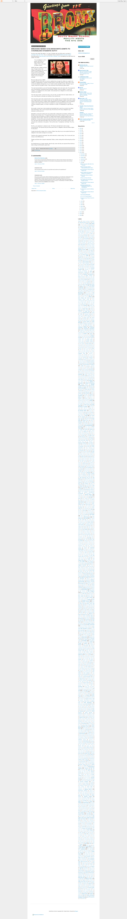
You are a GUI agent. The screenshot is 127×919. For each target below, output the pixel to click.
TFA (86, 805)
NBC (79, 619)
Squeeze (79, 766)
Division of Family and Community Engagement (86, 399)
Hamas (92, 468)
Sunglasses (92, 784)
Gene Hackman (87, 452)
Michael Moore (88, 587)
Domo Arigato (80, 403)
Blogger (76, 911)
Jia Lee (84, 510)
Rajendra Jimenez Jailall (89, 698)
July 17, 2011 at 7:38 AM (39, 183)
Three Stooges (90, 830)
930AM (85, 226)
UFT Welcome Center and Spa (83, 850)
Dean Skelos (80, 381)
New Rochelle (90, 622)
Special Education (82, 761)
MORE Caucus (85, 601)
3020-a (87, 223)
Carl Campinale (88, 316)
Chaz (91, 333)
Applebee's (82, 255)
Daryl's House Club (91, 375)
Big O (83, 286)
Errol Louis (91, 424)
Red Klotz (87, 707)
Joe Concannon (90, 513)
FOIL (86, 439)
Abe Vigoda (82, 231)
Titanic (85, 833)
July (81, 162)
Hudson (91, 483)
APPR (87, 255)
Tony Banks (84, 837)
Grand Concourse (81, 466)
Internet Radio (88, 494)
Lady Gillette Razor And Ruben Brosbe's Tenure (86, 180)
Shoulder (91, 749)
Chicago (91, 334)
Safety (90, 732)
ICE (93, 485)
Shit (79, 749)
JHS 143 (79, 510)
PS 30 (91, 691)
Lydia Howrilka (90, 562)
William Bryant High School (83, 881)
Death (86, 381)
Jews (92, 509)
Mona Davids (89, 597)
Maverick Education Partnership (88, 576)
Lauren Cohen (88, 544)
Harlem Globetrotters (81, 472)
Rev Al (91, 713)
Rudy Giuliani (85, 727)
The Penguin (85, 821)
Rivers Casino (81, 718)
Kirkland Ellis (90, 536)
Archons (88, 257)
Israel (90, 497)
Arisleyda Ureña (88, 259)
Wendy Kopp (80, 870)
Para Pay (85, 659)
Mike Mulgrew (90, 591)
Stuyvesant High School (89, 779)
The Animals (91, 807)
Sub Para (83, 780)
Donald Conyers (87, 404)
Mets (89, 584)
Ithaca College (84, 498)
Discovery (86, 395)
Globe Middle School (83, 460)
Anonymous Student (83, 253)
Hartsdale (83, 473)
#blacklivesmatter (83, 222)
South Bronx (86, 758)
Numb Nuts (84, 637)
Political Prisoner (82, 679)
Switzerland (80, 789)
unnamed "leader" (88, 855)
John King (86, 518)
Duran (92, 414)
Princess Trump (89, 685)
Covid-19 (92, 364)
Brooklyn (85, 305)
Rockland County (87, 721)
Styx (79, 780)
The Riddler (83, 823)
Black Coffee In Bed (81, 290)
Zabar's (79, 894)
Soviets (83, 760)
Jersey (89, 508)
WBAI (81, 868)
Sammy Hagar (81, 734)
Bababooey (85, 274)
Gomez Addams (90, 462)
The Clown (91, 811)
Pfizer (91, 674)
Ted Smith (90, 800)
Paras (79, 660)
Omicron (91, 649)
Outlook (83, 656)
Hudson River (86, 484)
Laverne (91, 545)
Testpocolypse (86, 802)
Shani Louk (80, 748)
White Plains (81, 878)
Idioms (93, 487)
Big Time (86, 286)
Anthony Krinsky (85, 254)
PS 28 (83, 691)
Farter (92, 434)
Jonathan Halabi (90, 522)
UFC (93, 843)
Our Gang (91, 655)
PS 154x (83, 690)
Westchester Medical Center (83, 876)
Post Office (82, 681)
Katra (92, 530)
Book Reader (84, 295)
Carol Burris (84, 318)
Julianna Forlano (81, 528)
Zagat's (83, 894)
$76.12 (89, 222)
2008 (81, 215)
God (86, 461)
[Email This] (32, 148)
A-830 (79, 229)
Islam (83, 497)
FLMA (79, 439)
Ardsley (93, 257)
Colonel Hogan (85, 352)
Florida (83, 439)
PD (85, 665)
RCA (87, 706)
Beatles (93, 280)
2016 (81, 143)
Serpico (88, 745)
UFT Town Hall (90, 849)
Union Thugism (87, 851)
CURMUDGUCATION (84, 76)
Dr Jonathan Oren (85, 409)
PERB (93, 669)
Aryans (79, 264)
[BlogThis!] (34, 148)
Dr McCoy (91, 409)
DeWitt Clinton (87, 391)
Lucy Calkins (82, 561)
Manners (79, 566)
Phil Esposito (84, 675)
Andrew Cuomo (82, 249)
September (83, 159)
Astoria (91, 270)
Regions (89, 708)
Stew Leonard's (81, 774)
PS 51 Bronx (83, 692)
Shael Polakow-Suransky (88, 747)
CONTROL (84, 359)
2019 (81, 138)
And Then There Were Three (88, 248)
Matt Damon (91, 573)
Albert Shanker (85, 239)
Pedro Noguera (81, 666)
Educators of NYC (87, 419)
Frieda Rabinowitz (89, 447)
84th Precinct (80, 226)
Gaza (89, 451)
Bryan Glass (85, 309)
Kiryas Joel (80, 538)
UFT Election (82, 847)
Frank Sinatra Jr (81, 445)
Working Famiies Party (83, 887)
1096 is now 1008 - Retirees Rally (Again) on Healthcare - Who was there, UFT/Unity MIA (86, 94)
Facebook (86, 429)
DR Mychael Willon (82, 410)
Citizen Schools (89, 343)
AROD (91, 260)
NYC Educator (85, 639)
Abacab (90, 229)
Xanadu (79, 891)
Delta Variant (86, 385)
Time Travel (81, 832)
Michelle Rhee (84, 589)
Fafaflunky (91, 429)
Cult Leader (87, 368)
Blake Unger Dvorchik (90, 290)
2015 (81, 145)
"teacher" (92, 221)
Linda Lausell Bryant (86, 554)
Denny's (92, 388)
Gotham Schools (85, 463)
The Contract (81, 812)
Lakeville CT (87, 541)
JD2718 (81, 87)
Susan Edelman (81, 786)
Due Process (86, 414)
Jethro (93, 508)
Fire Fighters (89, 436)
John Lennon (82, 519)
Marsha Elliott (92, 570)
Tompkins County (84, 836)
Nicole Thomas (82, 633)
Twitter (90, 843)
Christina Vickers (90, 338)
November (83, 155)
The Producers (89, 822)
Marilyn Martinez (81, 567)
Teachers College (86, 797)
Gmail (89, 460)
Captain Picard (87, 315)
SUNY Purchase (90, 785)
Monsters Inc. (87, 598)
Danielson (80, 374)
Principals (80, 686)
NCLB (82, 619)
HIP (83, 479)
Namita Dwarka (86, 617)
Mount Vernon (82, 603)
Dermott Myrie (87, 389)
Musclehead (91, 614)
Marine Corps (88, 567)
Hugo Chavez (92, 484)
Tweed (85, 843)
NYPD (91, 642)
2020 (81, 137)
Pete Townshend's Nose (86, 671)
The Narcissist (90, 820)
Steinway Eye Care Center (83, 771)
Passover (79, 661)
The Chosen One (84, 811)
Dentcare (81, 389)
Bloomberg (80, 292)
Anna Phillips (90, 250)
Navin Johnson (87, 618)
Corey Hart (92, 359)
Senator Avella (90, 744)
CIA (86, 342)
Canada (93, 312)
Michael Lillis (92, 586)
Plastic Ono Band (91, 677)
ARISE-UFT (92, 258)
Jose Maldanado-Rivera (89, 524)
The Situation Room (85, 825)
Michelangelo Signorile (86, 588)
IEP (80, 488)
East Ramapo (82, 416)
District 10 (91, 395)
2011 (81, 152)
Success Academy (84, 781)
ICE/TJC (81, 487)
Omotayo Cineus (81, 650)
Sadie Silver (85, 732)
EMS (92, 421)
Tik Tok (79, 831)
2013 (81, 149)
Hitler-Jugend (86, 481)
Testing (79, 802)
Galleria (90, 450)
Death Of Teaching (90, 383)
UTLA (86, 860)
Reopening (82, 711)
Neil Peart (92, 619)
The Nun (79, 821)
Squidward (85, 766)
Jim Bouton (90, 510)
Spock (93, 764)
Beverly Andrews (83, 285)
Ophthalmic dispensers (82, 653)
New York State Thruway (88, 629)
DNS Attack (81, 400)
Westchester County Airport (83, 872)
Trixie (86, 842)
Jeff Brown (82, 505)
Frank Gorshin (84, 444)
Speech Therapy (85, 763)
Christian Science (81, 338)
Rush (79, 728)
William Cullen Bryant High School (85, 882)
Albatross (79, 239)
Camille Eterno (87, 311)
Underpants (92, 850)
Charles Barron (82, 331)
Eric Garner (80, 424)
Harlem (92, 471)
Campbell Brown (85, 312)
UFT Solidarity (81, 849)
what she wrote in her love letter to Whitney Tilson (50, 56)
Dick (92, 393)
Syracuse (91, 790)
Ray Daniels (80, 705)
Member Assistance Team (89, 582)
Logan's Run (80, 557)
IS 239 (79, 497)
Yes (88, 892)
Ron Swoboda (90, 723)
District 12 (86, 396)
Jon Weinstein (92, 520)
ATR (91, 271)
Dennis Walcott (81, 388)
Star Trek (92, 768)
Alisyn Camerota (90, 243)
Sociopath (80, 755)
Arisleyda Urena (82, 259)
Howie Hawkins (85, 483)
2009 (81, 213)
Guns (79, 468)
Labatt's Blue (91, 540)
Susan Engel (89, 786)
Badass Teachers (89, 275)
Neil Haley (87, 619)
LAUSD (86, 545)
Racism (81, 697)
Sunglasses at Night (82, 785)
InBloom (84, 488)
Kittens (84, 538)
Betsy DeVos (92, 284)
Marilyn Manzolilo (90, 566)
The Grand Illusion (88, 816)
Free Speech (87, 445)
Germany (86, 455)
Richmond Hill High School (89, 716)
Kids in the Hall (81, 535)
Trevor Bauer (88, 841)
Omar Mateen (86, 649)
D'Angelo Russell (85, 369)
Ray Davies (86, 705)
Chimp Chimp (84, 337)
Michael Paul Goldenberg (40, 158)
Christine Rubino (89, 339)
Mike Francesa (82, 591)
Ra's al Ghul (85, 696)
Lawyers (85, 547)
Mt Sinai (81, 613)
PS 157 (88, 690)
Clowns (93, 348)
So (79, 754)
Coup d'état (86, 363)
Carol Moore (81, 320)
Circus (89, 342)
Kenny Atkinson (88, 533)
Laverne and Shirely (82, 546)
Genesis (92, 452)
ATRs (79, 273)
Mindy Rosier (91, 593)
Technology (84, 800)
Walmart (92, 866)
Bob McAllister (86, 294)
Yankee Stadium (85, 891)
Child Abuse (87, 336)
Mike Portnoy (83, 592)
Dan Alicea (80, 370)
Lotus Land (88, 560)
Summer (79, 784)
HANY (80, 471)
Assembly (92, 264)
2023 (81, 131)
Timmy (92, 832)
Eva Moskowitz (37, 150)
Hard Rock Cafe (86, 471)
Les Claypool (85, 551)
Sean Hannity (92, 743)
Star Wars (82, 769)
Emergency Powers (82, 421)
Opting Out (80, 654)
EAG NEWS (92, 415)
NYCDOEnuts (91, 640)
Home (53, 188)
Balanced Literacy (81, 276)
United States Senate (89, 852)
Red (83, 707)
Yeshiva (92, 892)
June (82, 201)
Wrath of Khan (88, 888)
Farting (79, 435)
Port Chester (89, 679)
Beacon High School (83, 280)
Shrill (87, 750)
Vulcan (83, 866)
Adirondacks (80, 234)
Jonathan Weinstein (89, 523)
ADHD (91, 233)
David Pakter (80, 379)
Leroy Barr (80, 551)
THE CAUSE (89, 810)
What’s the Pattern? (83, 88)
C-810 (92, 310)
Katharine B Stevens (85, 530)
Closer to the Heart (86, 348)
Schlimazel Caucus (82, 739)
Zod (80, 898)
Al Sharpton (86, 237)
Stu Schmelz (80, 776)
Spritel (92, 765)
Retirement (80, 713)
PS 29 (87, 691)
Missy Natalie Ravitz (82, 596)
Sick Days (91, 750)
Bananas (83, 278)
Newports (88, 630)
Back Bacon (80, 275)
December (83, 154)
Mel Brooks (81, 582)
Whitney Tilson (88, 878)
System (79, 791)
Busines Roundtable (86, 310)
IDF (90, 487)
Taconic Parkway (85, 791)
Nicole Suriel (92, 632)
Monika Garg (80, 598)
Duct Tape (80, 414)
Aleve (90, 239)
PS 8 (87, 692)
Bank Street (92, 278)
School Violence (86, 740)
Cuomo (91, 368)
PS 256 (79, 691)
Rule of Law (91, 727)
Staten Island (90, 770)
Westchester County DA (89, 873)
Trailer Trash (82, 841)
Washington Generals (83, 867)
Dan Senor (92, 370)
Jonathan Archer (82, 522)
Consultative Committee (88, 358)
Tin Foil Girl (80, 833)
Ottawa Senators (85, 655)
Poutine (87, 681)
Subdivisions (89, 780)
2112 (83, 223)
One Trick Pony (90, 650)
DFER (92, 391)
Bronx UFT (84, 304)
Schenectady (85, 738)
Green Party (81, 467)
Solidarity (88, 755)
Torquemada (80, 838)
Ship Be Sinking (90, 748)
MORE (89, 599)
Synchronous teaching (82, 790)
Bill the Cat (81, 289)
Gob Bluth (81, 461)
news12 (93, 630)
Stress (88, 774)
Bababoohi (91, 274)
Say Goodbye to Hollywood (83, 737)
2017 (81, 142)
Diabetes (79, 393)
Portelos (89, 680)
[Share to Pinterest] (38, 148)
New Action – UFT (83, 98)
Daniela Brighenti (90, 373)
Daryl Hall (84, 375)
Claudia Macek (81, 347)
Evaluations (80, 426)
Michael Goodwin (86, 586)
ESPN (79, 425)
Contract (79, 359)
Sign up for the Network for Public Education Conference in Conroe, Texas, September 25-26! (86, 72)
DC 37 (86, 380)
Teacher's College (88, 796)
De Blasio (91, 380)
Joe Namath (85, 514)
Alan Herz (80, 238)
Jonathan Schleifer (81, 523)
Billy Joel (86, 289)
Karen (90, 528)
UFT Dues (92, 846)
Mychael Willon (90, 615)
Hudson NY (80, 484)
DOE (91, 400)
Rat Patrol (88, 703)
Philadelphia (91, 675)
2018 (81, 140)
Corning (86, 360)
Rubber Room (85, 726)
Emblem (91, 420)
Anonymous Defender (90, 252)
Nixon (80, 634)
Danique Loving (87, 374)
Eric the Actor (85, 424)
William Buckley (91, 881)
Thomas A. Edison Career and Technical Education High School (86, 827)
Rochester (80, 721)
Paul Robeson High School (86, 664)
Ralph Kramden (87, 701)
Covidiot (82, 365)
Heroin (93, 476)
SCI (92, 742)
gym (82, 468)
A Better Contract (91, 226)
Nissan (93, 633)
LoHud (89, 557)
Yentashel (85, 892)
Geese (82, 452)
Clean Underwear (89, 347)
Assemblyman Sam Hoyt (84, 268)
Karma (90, 529)
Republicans (88, 711)
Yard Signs (80, 892)
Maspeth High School (89, 572)
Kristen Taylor (85, 539)
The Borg (83, 810)
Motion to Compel (86, 602)
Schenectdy (91, 738)
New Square (80, 623)
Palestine (79, 659)
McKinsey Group (90, 578)
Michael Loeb (81, 587)
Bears (89, 280)
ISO (86, 497)
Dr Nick (90, 410)
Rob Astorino (88, 718)
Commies (91, 352)
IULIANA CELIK (91, 498)
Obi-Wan (79, 645)
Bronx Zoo (89, 304)
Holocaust (91, 481)
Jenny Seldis (85, 508)
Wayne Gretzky (91, 867)
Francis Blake (90, 442)
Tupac (82, 843)
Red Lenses (92, 707)
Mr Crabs (88, 607)
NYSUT (79, 644)
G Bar (86, 450)
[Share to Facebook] (36, 148)
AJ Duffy (81, 237)
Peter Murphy (85, 674)
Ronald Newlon (87, 724)
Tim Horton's (84, 831)
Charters (85, 333)
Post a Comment (36, 185)
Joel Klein (92, 514)
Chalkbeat (85, 326)
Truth (89, 842)
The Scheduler (89, 823)
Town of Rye (85, 839)
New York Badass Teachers (89, 623)
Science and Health (81, 743)
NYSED (85, 643)
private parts (87, 686)
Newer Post (34, 188)
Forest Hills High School (83, 440)
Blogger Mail (81, 291)
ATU (82, 273)
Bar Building (81, 279)
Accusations (88, 232)
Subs (93, 780)
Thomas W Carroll (86, 828)
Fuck (88, 449)
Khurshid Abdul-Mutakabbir (86, 534)
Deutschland (81, 391)
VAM (90, 861)
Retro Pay (86, 713)
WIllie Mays (85, 883)
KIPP (85, 536)
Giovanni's (89, 456)
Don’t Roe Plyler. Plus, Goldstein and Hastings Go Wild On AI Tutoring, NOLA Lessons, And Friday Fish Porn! (86, 114)
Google (79, 463)
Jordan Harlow (80, 524)
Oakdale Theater (90, 644)
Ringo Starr (92, 717)
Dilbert (86, 394)
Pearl (88, 665)
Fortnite (91, 440)
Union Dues (81, 851)
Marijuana (84, 566)
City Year (83, 344)
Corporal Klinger (82, 362)
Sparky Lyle (92, 760)
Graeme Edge (85, 465)
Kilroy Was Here (90, 535)
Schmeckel (91, 739)
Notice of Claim (84, 635)
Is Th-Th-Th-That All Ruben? (86, 196)
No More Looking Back (87, 634)
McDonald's (82, 578)
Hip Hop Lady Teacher (89, 479)
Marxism (81, 571)
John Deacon (87, 517)
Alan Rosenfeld (86, 238)
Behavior (89, 281)
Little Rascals (90, 556)
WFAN (92, 876)
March (82, 206)
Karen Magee (85, 529)
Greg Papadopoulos (89, 467)
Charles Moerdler (81, 332)
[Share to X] (35, 148)
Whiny (88, 877)
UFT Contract (86, 846)
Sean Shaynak (82, 744)
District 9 (91, 398)
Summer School (86, 784)
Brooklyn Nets (90, 306)
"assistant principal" (85, 221)
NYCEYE (81, 642)
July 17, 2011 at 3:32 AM (39, 171)
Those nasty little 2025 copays (85, 120)
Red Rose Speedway (83, 708)
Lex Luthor (80, 552)
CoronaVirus (92, 360)
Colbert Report (85, 349)
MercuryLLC (89, 583)
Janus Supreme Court (86, 503)
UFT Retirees (90, 847)
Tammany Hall (92, 791)
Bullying (79, 310)
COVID (79, 364)
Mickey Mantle (92, 589)
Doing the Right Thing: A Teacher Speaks (85, 401)
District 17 (91, 396)
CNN (80, 349)
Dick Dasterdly (80, 394)
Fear (87, 435)
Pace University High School (88, 658)
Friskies (84, 449)
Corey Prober (81, 360)
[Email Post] (55, 148)
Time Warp (87, 832)
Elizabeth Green (85, 420)
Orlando (86, 654)
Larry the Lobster (81, 544)
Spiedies (88, 764)
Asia (83, 264)
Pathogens (91, 661)
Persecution (82, 670)
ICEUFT (86, 487)
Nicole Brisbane (85, 632)
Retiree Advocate (88, 712)
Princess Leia (81, 685)
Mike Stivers (85, 593)
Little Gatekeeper (85, 555)
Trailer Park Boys (91, 839)
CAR (92, 315)
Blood (86, 291)
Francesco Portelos (82, 442)
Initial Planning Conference (89, 489)
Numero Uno (92, 637)
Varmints (83, 862)
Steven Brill (85, 773)
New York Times (81, 630)
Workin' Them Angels (90, 886)
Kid (92, 534)
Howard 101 (80, 482)
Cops (88, 359)
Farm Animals (83, 434)
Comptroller (85, 354)
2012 (81, 150)
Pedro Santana (88, 666)
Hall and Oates (87, 468)
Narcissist (81, 618)
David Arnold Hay (82, 376)
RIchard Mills (81, 716)
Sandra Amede (88, 734)
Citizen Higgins (81, 343)
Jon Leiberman (85, 520)
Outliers (79, 656)
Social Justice (84, 754)
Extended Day (91, 428)
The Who (83, 826)
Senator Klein (81, 745)
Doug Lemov (90, 405)
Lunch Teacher (90, 561)
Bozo (90, 295)
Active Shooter (81, 233)
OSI (90, 654)
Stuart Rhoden (87, 776)
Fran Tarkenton (90, 441)
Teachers (79, 797)
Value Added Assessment (83, 861)
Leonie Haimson (90, 550)
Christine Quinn (81, 339)
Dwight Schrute (80, 415)
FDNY (83, 435)
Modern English (90, 596)
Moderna (79, 597)
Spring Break (86, 765)
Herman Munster (87, 476)
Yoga (79, 893)
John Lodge (89, 519)
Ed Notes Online (83, 92)
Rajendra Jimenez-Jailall (84, 700)
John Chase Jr (84, 515)
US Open (81, 860)
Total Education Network (88, 838)
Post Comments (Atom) (41, 190)
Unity (79, 854)
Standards (86, 768)
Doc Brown (86, 400)
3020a (92, 223)
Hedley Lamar (80, 476)
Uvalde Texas (90, 860)
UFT (81, 845)
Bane (88, 278)
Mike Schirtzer (89, 592)
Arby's (85, 257)
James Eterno (81, 502)
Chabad (79, 326)
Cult (82, 368)
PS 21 (92, 690)
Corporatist (81, 363)
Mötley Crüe (92, 602)
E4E (86, 415)
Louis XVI (92, 560)
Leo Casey (89, 549)
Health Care (90, 474)
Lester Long (91, 551)
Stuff (83, 779)
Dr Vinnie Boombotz (88, 411)
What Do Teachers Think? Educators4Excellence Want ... (87, 167)
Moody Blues (84, 599)
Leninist (85, 549)
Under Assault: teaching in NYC (86, 119)
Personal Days (88, 670)
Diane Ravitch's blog (84, 70)
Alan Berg (91, 237)
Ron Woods (80, 724)
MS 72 (82, 612)
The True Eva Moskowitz (85, 194)
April (82, 204)
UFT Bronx (89, 845)
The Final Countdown (85, 815)
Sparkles (87, 760)
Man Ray (91, 565)
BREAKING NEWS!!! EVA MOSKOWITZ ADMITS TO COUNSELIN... (86, 186)
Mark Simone (86, 570)
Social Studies (90, 754)
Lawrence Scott (90, 546)
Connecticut (84, 357)
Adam (87, 233)
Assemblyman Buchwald (84, 265)
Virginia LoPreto (81, 865)
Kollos (92, 538)
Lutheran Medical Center (82, 562)
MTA (86, 613)
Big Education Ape (83, 65)
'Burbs (79, 221)
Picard (93, 676)
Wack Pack (88, 866)
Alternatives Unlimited (90, 244)
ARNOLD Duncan (85, 260)
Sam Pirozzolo (82, 733)
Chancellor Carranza (82, 327)
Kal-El (86, 528)
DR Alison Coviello (82, 406)
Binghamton (91, 289)
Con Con (91, 354)
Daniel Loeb (84, 373)
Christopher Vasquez (89, 341)
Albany (92, 238)
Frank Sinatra (90, 444)
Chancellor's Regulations (89, 328)
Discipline (80, 395)
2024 (81, 130)
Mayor (88, 577)
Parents (91, 660)
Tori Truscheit (90, 837)
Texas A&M (92, 802)
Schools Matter (83, 82)
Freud (88, 446)
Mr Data (93, 607)
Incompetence (80, 489)
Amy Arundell (89, 247)
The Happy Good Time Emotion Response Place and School (86, 817)
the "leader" (89, 806)
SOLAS (84, 755)
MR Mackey (86, 608)
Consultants (80, 358)
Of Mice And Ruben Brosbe (85, 177)
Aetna (90, 234)
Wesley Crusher (91, 870)
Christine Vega (80, 341)
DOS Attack (85, 405)
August (82, 160)
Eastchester (89, 416)
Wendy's (86, 870)
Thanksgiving (83, 806)
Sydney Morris (88, 789)
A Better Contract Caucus (84, 227)
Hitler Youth (80, 481)
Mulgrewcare (85, 614)
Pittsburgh (81, 677)
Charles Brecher (90, 331)
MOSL (80, 602)
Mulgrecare (91, 613)
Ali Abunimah (84, 243)
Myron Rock (80, 617)
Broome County (88, 307)
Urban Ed (89, 857)
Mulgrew (79, 614)
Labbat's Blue (80, 541)
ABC (93, 229)
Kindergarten (80, 536)
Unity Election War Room (88, 854)
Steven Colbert (90, 773)
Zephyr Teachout (90, 894)
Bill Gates (82, 287)
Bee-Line (84, 281)
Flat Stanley (91, 437)
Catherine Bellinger (86, 321)
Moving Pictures (90, 606)
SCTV (87, 743)
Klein (88, 538)
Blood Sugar (91, 291)
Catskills (83, 322)
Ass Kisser (87, 264)
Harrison (88, 472)
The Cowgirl (88, 812)
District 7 (80, 398)
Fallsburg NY (85, 431)
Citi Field (93, 342)
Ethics (83, 425)
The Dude (89, 814)
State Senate (88, 769)
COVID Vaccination (85, 364)
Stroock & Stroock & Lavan (88, 775)
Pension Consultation (82, 669)
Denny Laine (88, 388)
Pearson (91, 665)
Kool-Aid (79, 539)
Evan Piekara (87, 426)
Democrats (91, 386)
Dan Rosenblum (86, 370)
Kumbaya (85, 540)
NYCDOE (84, 640)
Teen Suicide (85, 801)
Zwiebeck (83, 898)
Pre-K (92, 681)
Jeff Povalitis (88, 505)
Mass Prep (80, 573)
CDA (93, 322)
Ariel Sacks (87, 258)
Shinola (85, 748)
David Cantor (89, 376)
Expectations (86, 428)
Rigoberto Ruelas (82, 717)
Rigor (88, 717)
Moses (93, 601)
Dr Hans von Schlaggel (87, 408)
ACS (92, 232)
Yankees (91, 891)
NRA (89, 635)
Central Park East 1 (89, 325)
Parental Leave (85, 660)
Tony (90, 836)
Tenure (91, 801)
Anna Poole (80, 252)
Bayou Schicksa (91, 279)
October (82, 157)
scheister (79, 738)
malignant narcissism (82, 565)
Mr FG (80, 608)
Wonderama (84, 886)
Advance (85, 234)
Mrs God (89, 609)
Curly (79, 369)
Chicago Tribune (81, 336)
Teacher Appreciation (86, 795)
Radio (84, 697)
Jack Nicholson (86, 499)
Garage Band (84, 451)
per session (89, 669)
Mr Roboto (91, 608)
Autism (86, 273)
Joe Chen (84, 513)
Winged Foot (90, 883)
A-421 (92, 228)
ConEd (79, 357)
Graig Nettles (91, 465)
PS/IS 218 (91, 692)
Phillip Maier (80, 676)
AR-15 (92, 255)
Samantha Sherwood (90, 733)
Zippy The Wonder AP (90, 897)
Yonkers (91, 893)
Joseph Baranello (81, 525)
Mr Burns (84, 607)
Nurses (81, 638)
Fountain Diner (81, 441)
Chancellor (91, 326)
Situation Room (87, 753)
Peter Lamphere (86, 672)
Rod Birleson (89, 722)
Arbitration (80, 257)
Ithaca (79, 498)
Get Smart (91, 455)
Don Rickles (80, 404)
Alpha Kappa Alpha (81, 244)
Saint (93, 732)
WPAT (83, 888)
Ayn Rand (90, 273)
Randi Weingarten (88, 702)
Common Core (81, 353)
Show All (93, 122)
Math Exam (85, 573)
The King (89, 818)
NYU (84, 644)
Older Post (73, 188)
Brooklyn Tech (80, 307)
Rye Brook (88, 729)
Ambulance (84, 247)
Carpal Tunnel (87, 320)
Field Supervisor (82, 436)
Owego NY (89, 656)
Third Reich (88, 826)
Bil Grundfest (92, 286)
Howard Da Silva (87, 482)
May (81, 202)
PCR (82, 665)
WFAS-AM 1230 (81, 877)
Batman (86, 279)
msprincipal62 (92, 612)
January (82, 209)
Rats (92, 703)
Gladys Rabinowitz (84, 457)
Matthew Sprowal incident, (65, 54)
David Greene (84, 378)
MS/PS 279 (86, 612)
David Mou (91, 378)
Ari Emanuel (81, 258)
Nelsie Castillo (88, 620)
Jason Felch (88, 504)
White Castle (92, 877)
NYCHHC (86, 642)
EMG (88, 421)
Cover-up (91, 363)
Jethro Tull (81, 509)
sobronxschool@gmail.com (84, 53)
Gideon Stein (83, 456)
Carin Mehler (80, 316)
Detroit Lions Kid (91, 390)
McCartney (92, 577)
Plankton (85, 677)
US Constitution (91, 859)
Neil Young (82, 620)
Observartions (85, 645)
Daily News (91, 369)
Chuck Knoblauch (81, 342)
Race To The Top (91, 696)
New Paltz (85, 622)
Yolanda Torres (84, 893)
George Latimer (81, 455)
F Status (80, 429)
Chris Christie (90, 337)
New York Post (91, 624)
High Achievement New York (85, 477)
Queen (84, 695)
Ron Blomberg (84, 723)
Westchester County (89, 871)
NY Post (85, 638)
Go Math (92, 460)
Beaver (80, 281)
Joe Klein (80, 514)
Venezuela (88, 862)
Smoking (92, 753)
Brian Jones (85, 296)
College (91, 349)
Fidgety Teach (91, 435)
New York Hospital (82, 624)
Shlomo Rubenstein (84, 749)
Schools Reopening (86, 742)
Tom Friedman (90, 833)
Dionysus (91, 394)
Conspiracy (91, 357)
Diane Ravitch (86, 393)
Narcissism (92, 617)
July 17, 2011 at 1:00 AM (39, 163)
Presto (92, 682)
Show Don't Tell (81, 750)
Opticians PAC (90, 653)
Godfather (84, 462)
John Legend (92, 518)
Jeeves (93, 504)
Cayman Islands (89, 322)
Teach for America (85, 794)
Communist (90, 353)
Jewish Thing (87, 509)
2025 (81, 128)
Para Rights (91, 659)
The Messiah (84, 820)
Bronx (90, 296)
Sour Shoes (80, 758)
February (82, 208)
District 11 (80, 396)
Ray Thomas (82, 706)
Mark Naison (80, 570)
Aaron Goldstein (84, 229)
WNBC (79, 886)
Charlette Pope (87, 332)
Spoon (81, 765)
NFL (80, 632)
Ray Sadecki (92, 705)
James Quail (88, 502)
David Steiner (87, 379)
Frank (79, 444)
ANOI (85, 252)
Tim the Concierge (91, 831)
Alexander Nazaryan (81, 242)
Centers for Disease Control (85, 323)
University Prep (80, 855)
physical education (87, 676)
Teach (79, 794)
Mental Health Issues (82, 583)
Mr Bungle (80, 607)
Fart (88, 434)
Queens (88, 695)
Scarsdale (91, 737)
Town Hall (80, 839)
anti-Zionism (92, 254)
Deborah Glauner (84, 384)
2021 (81, 135)
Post (93, 680)
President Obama (86, 682)
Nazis (92, 618)
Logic (85, 557)
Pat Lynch (85, 661)
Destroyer (85, 390)
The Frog (81, 816)
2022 (81, 133)
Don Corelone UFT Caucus (88, 403)
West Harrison (81, 871)
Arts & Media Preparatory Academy (86, 263)
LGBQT (85, 552)
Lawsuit (79, 547)
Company (79, 354)
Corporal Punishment (90, 362)
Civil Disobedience (90, 344)
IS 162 (91, 495)
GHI (79, 456)
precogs (79, 682)
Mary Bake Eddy (88, 571)
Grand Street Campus (90, 466)
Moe (84, 597)
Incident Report (90, 488)
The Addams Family (84, 807)
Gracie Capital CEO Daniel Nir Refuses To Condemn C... (86, 173)
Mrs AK (79, 609)
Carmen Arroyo (86, 317)
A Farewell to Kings (86, 228)
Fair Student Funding (82, 430)
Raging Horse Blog (90, 697)
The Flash (92, 815)
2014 (81, 147)
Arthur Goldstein (86, 262)
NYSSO (91, 643)
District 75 (87, 398)
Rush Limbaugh (85, 728)
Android (89, 249)
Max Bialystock (82, 577)
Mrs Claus (84, 609)
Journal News (88, 525)
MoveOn (84, 606)
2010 (81, 211)
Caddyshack (80, 311)
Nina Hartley (88, 633)
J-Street (81, 499)
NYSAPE (79, 643)
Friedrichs (79, 449)
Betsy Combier (85, 284)
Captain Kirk (80, 315)
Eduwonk (82, 112)
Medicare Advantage (90, 581)
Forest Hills (91, 439)
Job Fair (79, 513)
